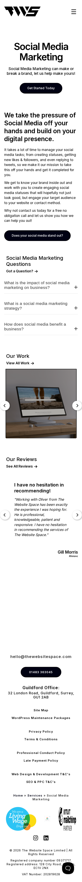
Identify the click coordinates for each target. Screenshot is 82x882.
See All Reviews (19, 466)
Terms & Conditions (41, 739)
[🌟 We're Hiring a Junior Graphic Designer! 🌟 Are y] (20, 612)
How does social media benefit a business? (35, 326)
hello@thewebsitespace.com (41, 656)
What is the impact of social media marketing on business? (37, 285)
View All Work (17, 363)
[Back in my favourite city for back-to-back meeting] (20, 634)
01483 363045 (41, 672)
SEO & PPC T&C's (41, 782)
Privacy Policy (41, 731)
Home (18, 795)
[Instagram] (36, 839)
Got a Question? (19, 271)
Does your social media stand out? (37, 235)
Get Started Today (41, 88)
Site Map (41, 710)
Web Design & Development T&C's (41, 774)
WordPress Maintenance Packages (41, 718)
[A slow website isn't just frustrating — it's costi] (61, 589)
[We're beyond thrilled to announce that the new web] (61, 612)
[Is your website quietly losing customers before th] (20, 589)
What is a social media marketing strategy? (35, 305)
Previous (5, 405)
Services (35, 795)
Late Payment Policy (41, 760)
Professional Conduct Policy (41, 753)
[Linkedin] (46, 839)
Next (77, 405)
